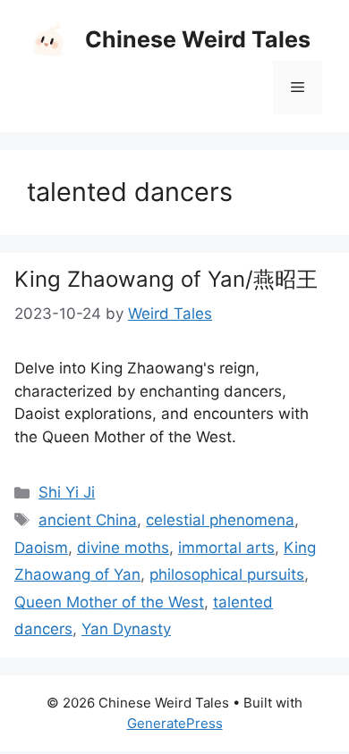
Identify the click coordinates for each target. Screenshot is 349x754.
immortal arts (226, 548)
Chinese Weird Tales (198, 39)
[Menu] (297, 87)
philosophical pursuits (226, 574)
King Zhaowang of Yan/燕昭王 (166, 279)
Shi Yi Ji (66, 492)
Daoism (41, 548)
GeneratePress (175, 723)
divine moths (123, 548)
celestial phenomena (220, 520)
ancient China (87, 520)
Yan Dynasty (126, 629)
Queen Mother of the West (109, 602)
